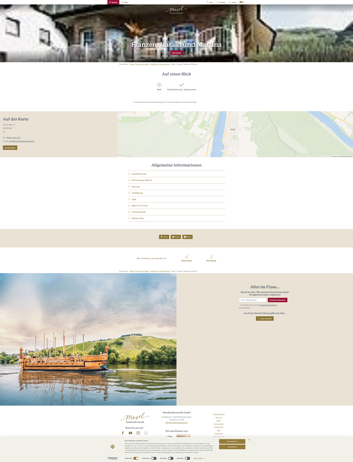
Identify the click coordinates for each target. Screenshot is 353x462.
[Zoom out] (120, 116)
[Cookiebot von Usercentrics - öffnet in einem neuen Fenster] (113, 458)
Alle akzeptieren (232, 441)
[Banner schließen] (249, 439)
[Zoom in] (120, 113)
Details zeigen (198, 458)
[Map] (235, 134)
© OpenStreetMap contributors (345, 156)
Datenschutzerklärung (268, 305)
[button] (113, 2)
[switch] (154, 458)
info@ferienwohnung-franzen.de (22, 141)
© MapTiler (334, 156)
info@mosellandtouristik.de (177, 422)
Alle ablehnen (232, 447)
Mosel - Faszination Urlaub (139, 64)
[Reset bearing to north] (120, 118)
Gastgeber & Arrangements (160, 64)
